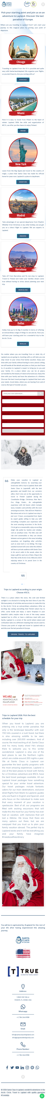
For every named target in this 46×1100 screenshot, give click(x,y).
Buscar (24, 431)
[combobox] (23, 401)
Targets (5, 398)
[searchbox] (3, 401)
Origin (4, 422)
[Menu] (43, 4)
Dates (4, 406)
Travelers (5, 414)
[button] (22, 584)
